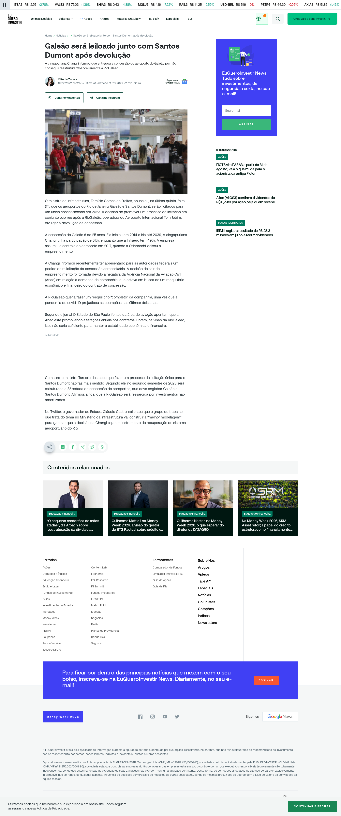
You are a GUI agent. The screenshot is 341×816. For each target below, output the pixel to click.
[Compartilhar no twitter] (92, 447)
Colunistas (206, 602)
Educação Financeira (56, 580)
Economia (97, 573)
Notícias (61, 35)
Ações (47, 567)
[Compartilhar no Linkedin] (63, 447)
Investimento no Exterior (58, 605)
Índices (204, 616)
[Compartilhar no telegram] (82, 447)
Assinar (246, 124)
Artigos (104, 18)
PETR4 (47, 630)
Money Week (51, 618)
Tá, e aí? (154, 18)
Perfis (94, 624)
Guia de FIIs (160, 586)
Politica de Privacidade (53, 808)
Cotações (206, 609)
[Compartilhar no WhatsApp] (102, 447)
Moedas (96, 611)
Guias (46, 599)
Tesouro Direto (52, 649)
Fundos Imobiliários (103, 592)
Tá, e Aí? (204, 581)
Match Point (98, 605)
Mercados (49, 611)
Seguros (96, 643)
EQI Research (99, 580)
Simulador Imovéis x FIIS (168, 573)
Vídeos (203, 574)
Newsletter (49, 624)
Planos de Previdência (105, 630)
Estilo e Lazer (51, 586)
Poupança (49, 637)
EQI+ (191, 18)
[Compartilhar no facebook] (73, 447)
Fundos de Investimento (58, 592)
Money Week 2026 (63, 716)
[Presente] (262, 19)
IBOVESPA (97, 599)
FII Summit (97, 586)
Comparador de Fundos (167, 567)
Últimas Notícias (41, 18)
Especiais (172, 18)
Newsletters (207, 623)
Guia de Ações (162, 580)
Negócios (97, 618)
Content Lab (99, 567)
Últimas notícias (226, 150)
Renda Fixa (98, 637)
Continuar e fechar (312, 806)
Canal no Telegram (108, 97)
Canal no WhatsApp (67, 97)
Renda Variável (52, 643)
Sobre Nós (206, 560)
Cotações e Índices (55, 573)
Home (48, 35)
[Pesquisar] (278, 19)
